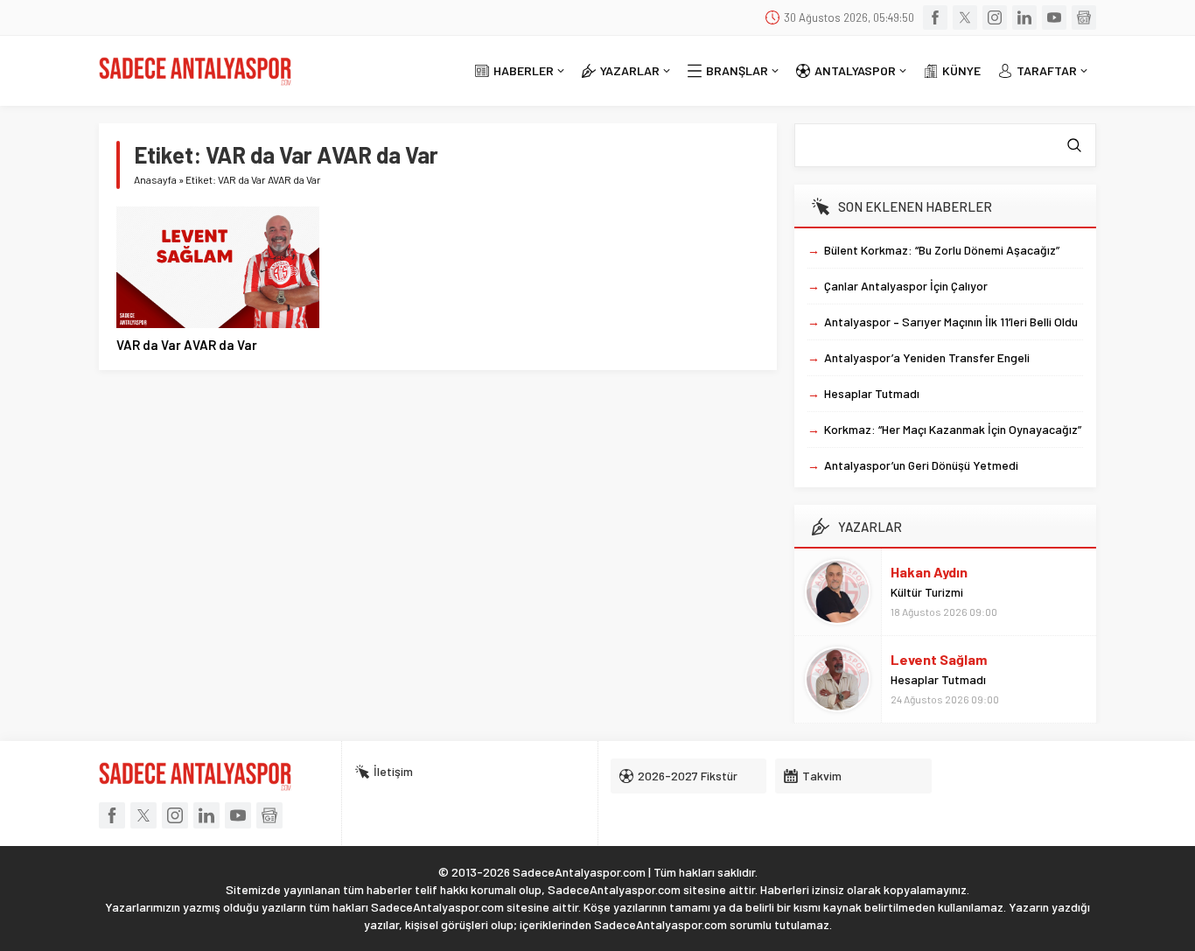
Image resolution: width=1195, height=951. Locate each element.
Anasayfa (155, 179)
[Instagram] (994, 17)
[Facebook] (935, 17)
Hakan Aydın (929, 571)
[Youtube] (1054, 17)
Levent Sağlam (939, 659)
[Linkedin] (1024, 17)
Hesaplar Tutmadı (938, 679)
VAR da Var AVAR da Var (186, 345)
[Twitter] (965, 17)
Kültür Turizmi (927, 591)
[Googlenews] (1084, 17)
